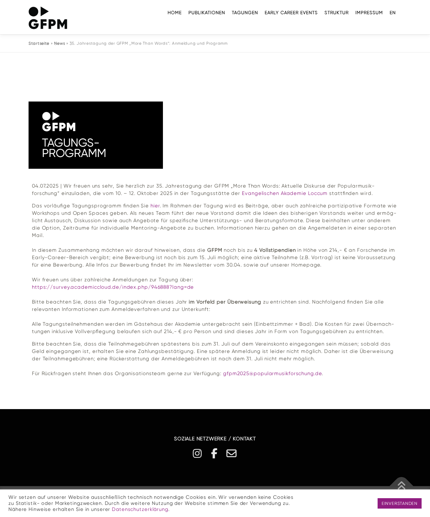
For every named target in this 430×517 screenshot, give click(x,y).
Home (175, 12)
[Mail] (231, 453)
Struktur (337, 12)
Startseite (39, 43)
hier (155, 206)
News (59, 43)
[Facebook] (214, 453)
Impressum (369, 12)
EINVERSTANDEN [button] (400, 503)
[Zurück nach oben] (402, 486)
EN (393, 12)
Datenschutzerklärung (140, 509)
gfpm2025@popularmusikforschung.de (272, 373)
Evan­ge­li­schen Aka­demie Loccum (285, 193)
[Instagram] (197, 453)
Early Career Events (291, 12)
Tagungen (245, 12)
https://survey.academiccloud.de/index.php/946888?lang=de (113, 287)
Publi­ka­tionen (206, 12)
